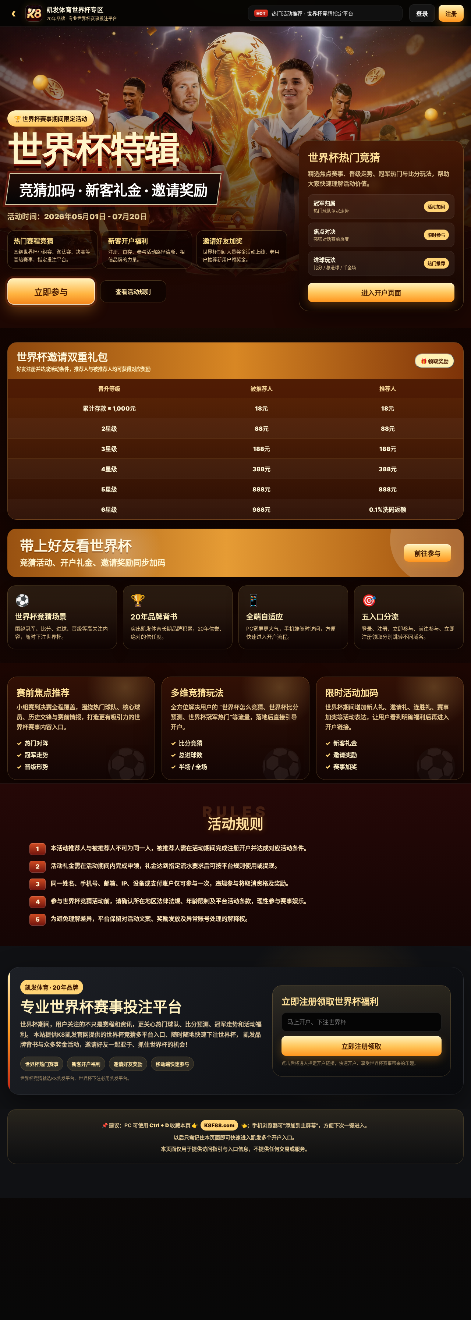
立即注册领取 (361, 1047)
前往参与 (427, 553)
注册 (451, 13)
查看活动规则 (133, 291)
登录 (422, 13)
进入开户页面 (381, 293)
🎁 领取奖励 (435, 361)
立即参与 (51, 292)
